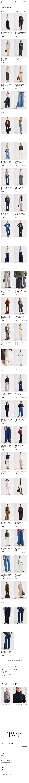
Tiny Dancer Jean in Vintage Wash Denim (19, 111)
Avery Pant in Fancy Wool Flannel (5, 343)
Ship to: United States (6, 774)
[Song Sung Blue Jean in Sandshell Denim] (20, 74)
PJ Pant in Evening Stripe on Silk (5, 214)
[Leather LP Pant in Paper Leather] (20, 332)
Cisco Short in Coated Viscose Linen (20, 497)
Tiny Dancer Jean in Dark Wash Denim (19, 394)
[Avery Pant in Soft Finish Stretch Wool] (20, 177)
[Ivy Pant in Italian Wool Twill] (7, 22)
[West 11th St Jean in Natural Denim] (20, 151)
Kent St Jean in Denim (19, 368)
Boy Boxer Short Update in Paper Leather (20, 291)
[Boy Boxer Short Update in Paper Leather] (20, 280)
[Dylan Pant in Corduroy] (7, 538)
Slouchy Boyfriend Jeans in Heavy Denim (19, 420)
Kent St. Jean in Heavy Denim (6, 626)
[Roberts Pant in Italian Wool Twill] (7, 409)
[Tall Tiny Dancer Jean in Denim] (20, 538)
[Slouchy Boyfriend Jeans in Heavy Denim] (20, 409)
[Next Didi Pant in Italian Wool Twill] (7, 100)
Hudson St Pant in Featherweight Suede (6, 317)
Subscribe (24, 746)
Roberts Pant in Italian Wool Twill (6, 420)
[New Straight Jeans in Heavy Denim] (7, 177)
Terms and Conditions (6, 765)
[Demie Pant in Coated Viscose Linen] (7, 590)
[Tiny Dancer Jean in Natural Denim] (7, 461)
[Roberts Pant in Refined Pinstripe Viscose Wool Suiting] (20, 22)
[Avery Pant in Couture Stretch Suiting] (7, 383)
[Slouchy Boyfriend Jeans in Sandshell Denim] (20, 590)
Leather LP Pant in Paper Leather (20, 343)
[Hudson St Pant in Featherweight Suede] (7, 306)
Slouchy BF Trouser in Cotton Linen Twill (20, 317)
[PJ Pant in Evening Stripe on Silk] (7, 203)
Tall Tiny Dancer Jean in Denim (20, 549)
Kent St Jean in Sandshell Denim (5, 59)
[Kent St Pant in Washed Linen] (7, 125)
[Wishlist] (24, 2)
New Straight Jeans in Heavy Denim (6, 188)
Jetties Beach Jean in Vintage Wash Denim (19, 136)
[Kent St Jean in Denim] (20, 357)
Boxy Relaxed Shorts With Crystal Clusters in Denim (6, 368)
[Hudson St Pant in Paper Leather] (20, 228)
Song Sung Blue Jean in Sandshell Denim (20, 85)
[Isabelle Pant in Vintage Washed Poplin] (20, 461)
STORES (2, 755)
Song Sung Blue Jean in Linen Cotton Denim (6, 446)
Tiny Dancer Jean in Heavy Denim (5, 265)
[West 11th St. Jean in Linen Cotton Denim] (7, 151)
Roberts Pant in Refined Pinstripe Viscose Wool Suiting (20, 33)
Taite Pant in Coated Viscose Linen (19, 446)
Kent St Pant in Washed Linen (6, 136)
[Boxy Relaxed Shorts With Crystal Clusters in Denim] (7, 357)
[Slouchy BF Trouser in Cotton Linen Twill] (20, 306)
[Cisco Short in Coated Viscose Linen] (20, 486)
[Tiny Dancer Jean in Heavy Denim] (7, 254)
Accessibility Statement (6, 762)
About (2, 769)
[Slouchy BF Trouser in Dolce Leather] (7, 74)
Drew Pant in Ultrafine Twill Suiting (20, 265)
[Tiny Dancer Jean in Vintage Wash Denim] (20, 100)
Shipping (2, 758)
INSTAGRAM (3, 751)
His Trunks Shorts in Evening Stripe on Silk (20, 214)
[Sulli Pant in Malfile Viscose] (20, 48)
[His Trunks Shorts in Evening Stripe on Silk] (20, 203)
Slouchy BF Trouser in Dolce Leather (6, 85)
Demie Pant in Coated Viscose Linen (6, 601)
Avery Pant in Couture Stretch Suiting (6, 394)
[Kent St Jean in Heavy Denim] (7, 228)
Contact (2, 753)
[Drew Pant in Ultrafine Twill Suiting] (20, 254)
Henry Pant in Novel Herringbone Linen (5, 523)
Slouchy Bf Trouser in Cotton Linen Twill (6, 497)
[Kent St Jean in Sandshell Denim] (7, 48)
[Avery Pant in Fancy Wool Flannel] (7, 332)
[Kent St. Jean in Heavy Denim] (7, 615)
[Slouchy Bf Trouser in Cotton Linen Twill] (7, 486)
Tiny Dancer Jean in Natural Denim (5, 472)
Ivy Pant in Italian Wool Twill (6, 33)
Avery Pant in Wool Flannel (5, 291)
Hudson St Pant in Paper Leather (20, 240)
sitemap (2, 767)
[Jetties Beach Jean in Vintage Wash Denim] (20, 125)
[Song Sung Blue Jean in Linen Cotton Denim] (7, 435)
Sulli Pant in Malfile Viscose (19, 59)
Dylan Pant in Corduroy (6, 548)
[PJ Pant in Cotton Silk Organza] (20, 512)
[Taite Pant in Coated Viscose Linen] (20, 435)
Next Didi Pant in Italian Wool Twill (6, 111)
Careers (2, 771)
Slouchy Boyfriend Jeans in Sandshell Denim (19, 601)
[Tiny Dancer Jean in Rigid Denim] (20, 564)
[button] (1, 2)
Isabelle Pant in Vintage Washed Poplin (20, 472)
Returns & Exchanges (5, 760)
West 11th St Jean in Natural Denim (19, 162)
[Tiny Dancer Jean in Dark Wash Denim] (20, 383)
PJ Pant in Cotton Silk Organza (20, 523)
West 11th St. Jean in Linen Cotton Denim (6, 162)
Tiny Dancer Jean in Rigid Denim (19, 575)
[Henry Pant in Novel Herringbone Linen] (7, 512)
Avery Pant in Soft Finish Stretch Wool (19, 188)
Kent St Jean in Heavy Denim (6, 240)
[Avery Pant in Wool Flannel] (7, 280)
